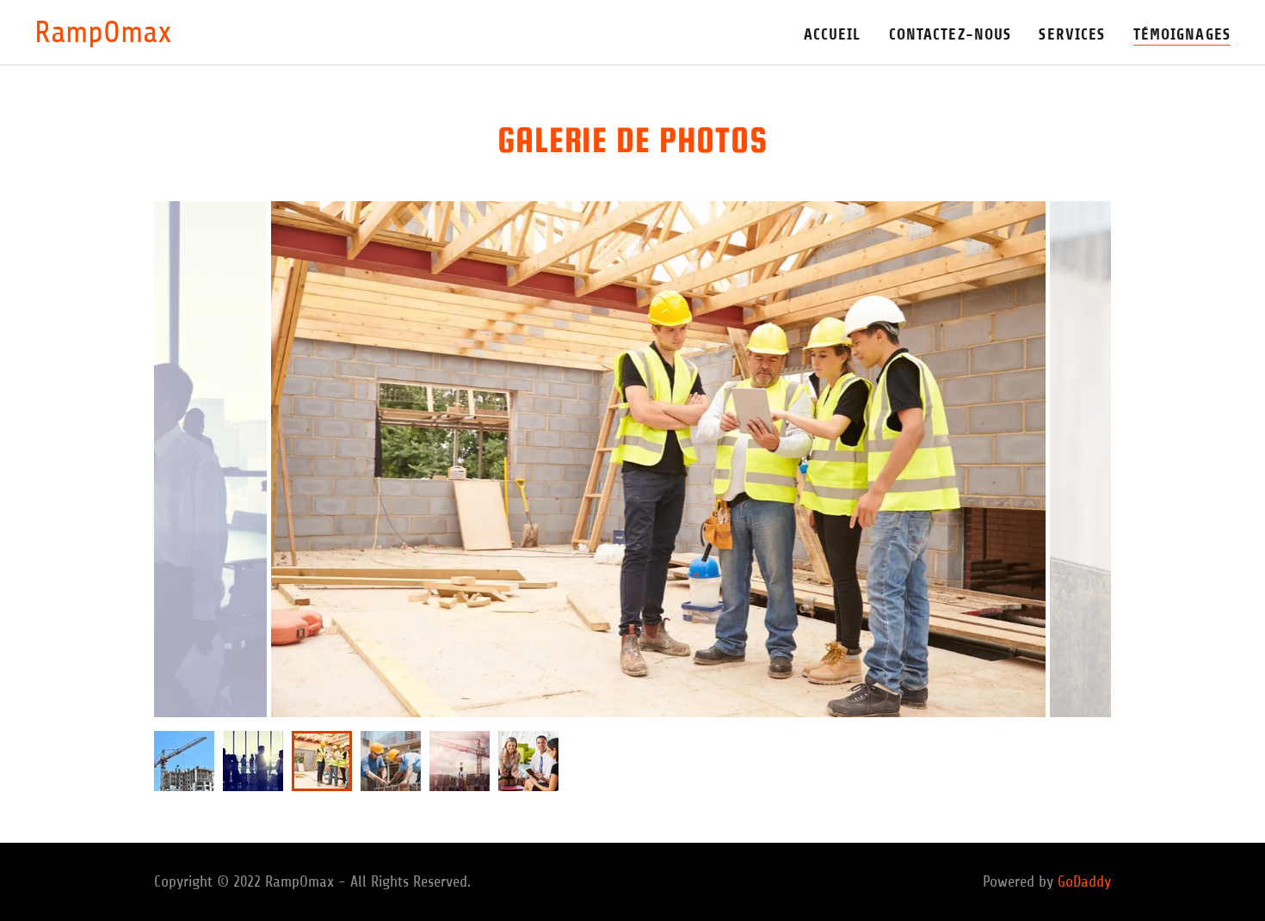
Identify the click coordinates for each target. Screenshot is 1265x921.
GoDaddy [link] (1084, 881)
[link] (103, 37)
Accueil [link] (832, 34)
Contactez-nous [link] (950, 34)
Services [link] (1072, 34)
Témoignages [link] (1182, 34)
